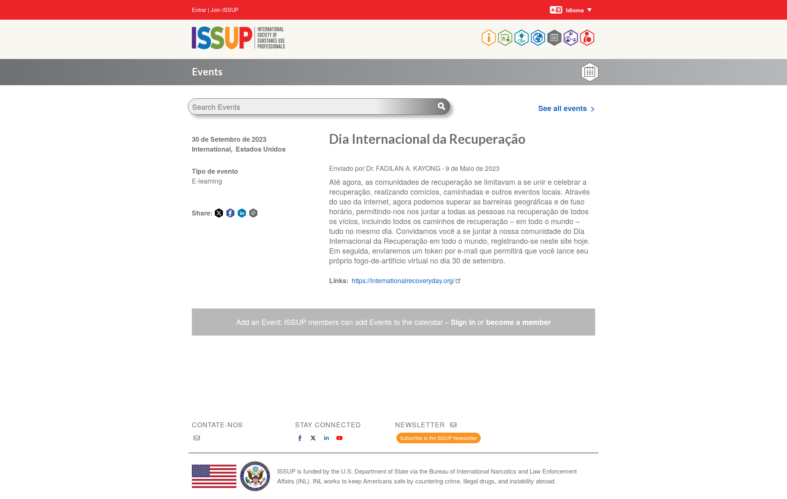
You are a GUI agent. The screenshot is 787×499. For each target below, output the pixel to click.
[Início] (238, 46)
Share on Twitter (219, 213)
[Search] (413, 106)
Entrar (199, 10)
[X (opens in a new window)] (313, 438)
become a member (518, 322)
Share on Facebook (230, 213)
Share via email (253, 213)
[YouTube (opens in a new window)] (339, 438)
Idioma (575, 10)
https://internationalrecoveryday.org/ (403, 280)
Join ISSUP (225, 10)
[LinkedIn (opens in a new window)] (326, 438)
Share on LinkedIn (242, 213)
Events (207, 71)
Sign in (463, 322)
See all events (562, 108)
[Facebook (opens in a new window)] (300, 438)
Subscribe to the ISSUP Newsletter (438, 437)
